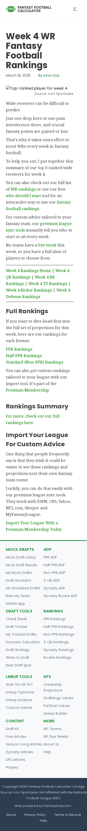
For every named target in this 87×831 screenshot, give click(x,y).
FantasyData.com (58, 806)
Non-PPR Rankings (59, 634)
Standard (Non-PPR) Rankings (34, 362)
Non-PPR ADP (54, 572)
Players (12, 767)
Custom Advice (19, 707)
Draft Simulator (18, 580)
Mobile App (15, 603)
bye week (47, 245)
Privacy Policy (34, 814)
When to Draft (17, 657)
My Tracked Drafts (21, 634)
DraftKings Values (58, 698)
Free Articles (16, 736)
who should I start (23, 195)
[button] (75, 9)
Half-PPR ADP (54, 565)
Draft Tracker (17, 626)
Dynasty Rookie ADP (60, 595)
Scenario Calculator (23, 642)
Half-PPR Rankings (24, 355)
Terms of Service (67, 814)
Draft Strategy (17, 649)
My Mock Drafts (19, 572)
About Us (51, 744)
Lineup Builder (55, 713)
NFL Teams (53, 728)
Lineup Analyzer (19, 700)
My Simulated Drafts (23, 588)
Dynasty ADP (54, 588)
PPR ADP (50, 557)
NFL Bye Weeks (56, 736)
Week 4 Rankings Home (28, 270)
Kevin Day (51, 75)
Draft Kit (12, 728)
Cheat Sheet (16, 619)
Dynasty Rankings (59, 649)
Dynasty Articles (19, 752)
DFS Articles (15, 759)
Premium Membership (27, 390)
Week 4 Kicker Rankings (29, 290)
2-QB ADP (52, 580)
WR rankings (23, 189)
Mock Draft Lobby (21, 557)
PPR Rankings (19, 349)
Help (47, 752)
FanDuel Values (57, 705)
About (11, 814)
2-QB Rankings (56, 642)
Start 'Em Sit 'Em (19, 684)
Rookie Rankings (57, 657)
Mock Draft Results (21, 565)
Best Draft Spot (18, 665)
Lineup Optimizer (20, 692)
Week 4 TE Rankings (47, 283)
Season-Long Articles (24, 744)
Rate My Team (18, 595)
